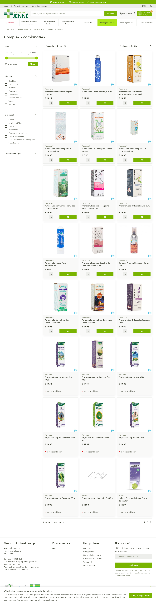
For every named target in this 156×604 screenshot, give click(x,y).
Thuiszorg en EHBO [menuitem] (128, 23)
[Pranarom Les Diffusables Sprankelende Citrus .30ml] (134, 68)
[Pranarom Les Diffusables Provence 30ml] (134, 297)
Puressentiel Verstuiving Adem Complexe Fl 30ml (58, 149)
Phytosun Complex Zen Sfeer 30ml (60, 437)
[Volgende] (150, 522)
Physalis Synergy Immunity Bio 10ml (97, 498)
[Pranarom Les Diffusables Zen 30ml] (134, 183)
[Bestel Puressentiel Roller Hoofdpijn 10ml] (105, 103)
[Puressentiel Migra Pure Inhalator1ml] (60, 240)
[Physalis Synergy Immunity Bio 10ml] (97, 475)
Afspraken (25, 6)
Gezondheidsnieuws (39, 6)
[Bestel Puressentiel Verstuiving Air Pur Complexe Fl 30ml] (142, 160)
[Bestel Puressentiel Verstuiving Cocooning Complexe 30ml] (105, 331)
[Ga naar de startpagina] (16, 13)
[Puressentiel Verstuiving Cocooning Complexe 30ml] (97, 297)
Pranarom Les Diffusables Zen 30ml (134, 205)
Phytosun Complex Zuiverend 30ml (60, 498)
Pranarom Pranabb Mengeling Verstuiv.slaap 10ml (95, 207)
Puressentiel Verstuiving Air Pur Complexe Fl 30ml (132, 149)
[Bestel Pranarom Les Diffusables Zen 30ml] (142, 217)
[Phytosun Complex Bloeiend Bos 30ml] (97, 354)
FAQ (54, 548)
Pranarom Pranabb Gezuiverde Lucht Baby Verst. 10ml (96, 264)
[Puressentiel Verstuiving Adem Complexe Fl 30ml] (60, 126)
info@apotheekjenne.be (26, 561)
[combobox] (68, 13)
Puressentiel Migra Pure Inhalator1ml (55, 264)
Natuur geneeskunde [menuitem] (108, 23)
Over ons (87, 548)
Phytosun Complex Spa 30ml (131, 437)
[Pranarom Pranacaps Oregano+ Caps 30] (60, 68)
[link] (141, 522)
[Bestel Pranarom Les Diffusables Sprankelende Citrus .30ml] (142, 103)
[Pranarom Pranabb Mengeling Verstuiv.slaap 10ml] (97, 183)
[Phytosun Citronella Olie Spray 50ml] (97, 415)
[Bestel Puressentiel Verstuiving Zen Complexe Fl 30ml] (68, 331)
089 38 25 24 (17, 558)
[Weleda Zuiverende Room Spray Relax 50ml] (134, 475)
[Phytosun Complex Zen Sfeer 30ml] (60, 415)
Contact (17, 6)
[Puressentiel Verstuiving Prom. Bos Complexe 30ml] (60, 183)
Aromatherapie (36, 29)
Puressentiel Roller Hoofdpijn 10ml (97, 91)
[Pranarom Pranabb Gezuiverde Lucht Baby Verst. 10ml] (97, 240)
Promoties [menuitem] (11, 23)
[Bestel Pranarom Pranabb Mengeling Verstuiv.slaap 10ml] (105, 217)
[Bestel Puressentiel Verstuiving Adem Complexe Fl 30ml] (68, 160)
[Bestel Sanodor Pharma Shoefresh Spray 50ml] (142, 274)
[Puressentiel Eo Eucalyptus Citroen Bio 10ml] (97, 126)
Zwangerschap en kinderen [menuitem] (70, 22)
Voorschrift (8, 6)
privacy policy (124, 575)
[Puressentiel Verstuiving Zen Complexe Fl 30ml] (60, 297)
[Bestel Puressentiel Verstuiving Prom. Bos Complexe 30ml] (68, 217)
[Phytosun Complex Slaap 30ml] (134, 354)
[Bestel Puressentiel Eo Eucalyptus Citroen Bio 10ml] (105, 160)
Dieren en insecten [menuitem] (148, 23)
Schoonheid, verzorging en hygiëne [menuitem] (30, 22)
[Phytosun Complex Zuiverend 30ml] (60, 475)
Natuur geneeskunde (19, 29)
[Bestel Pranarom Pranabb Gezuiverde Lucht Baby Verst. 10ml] (105, 274)
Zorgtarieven (89, 565)
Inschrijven (133, 565)
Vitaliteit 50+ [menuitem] (90, 23)
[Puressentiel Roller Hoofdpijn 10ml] (97, 68)
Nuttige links (88, 551)
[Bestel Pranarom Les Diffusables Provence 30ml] (142, 331)
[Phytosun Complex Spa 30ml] (134, 415)
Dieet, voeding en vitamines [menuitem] (50, 22)
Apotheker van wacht (92, 558)
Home (6, 29)
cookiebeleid (51, 599)
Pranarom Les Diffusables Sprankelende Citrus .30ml (130, 92)
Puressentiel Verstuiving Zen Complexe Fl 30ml (57, 321)
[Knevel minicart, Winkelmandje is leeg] (140, 13)
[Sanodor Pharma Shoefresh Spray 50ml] (134, 240)
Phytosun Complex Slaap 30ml (132, 377)
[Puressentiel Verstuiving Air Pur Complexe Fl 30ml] (134, 126)
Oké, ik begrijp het (141, 595)
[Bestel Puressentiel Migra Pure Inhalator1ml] (68, 274)
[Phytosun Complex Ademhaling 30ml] (60, 354)
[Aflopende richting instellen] (150, 46)
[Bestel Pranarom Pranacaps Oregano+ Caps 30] (68, 103)
